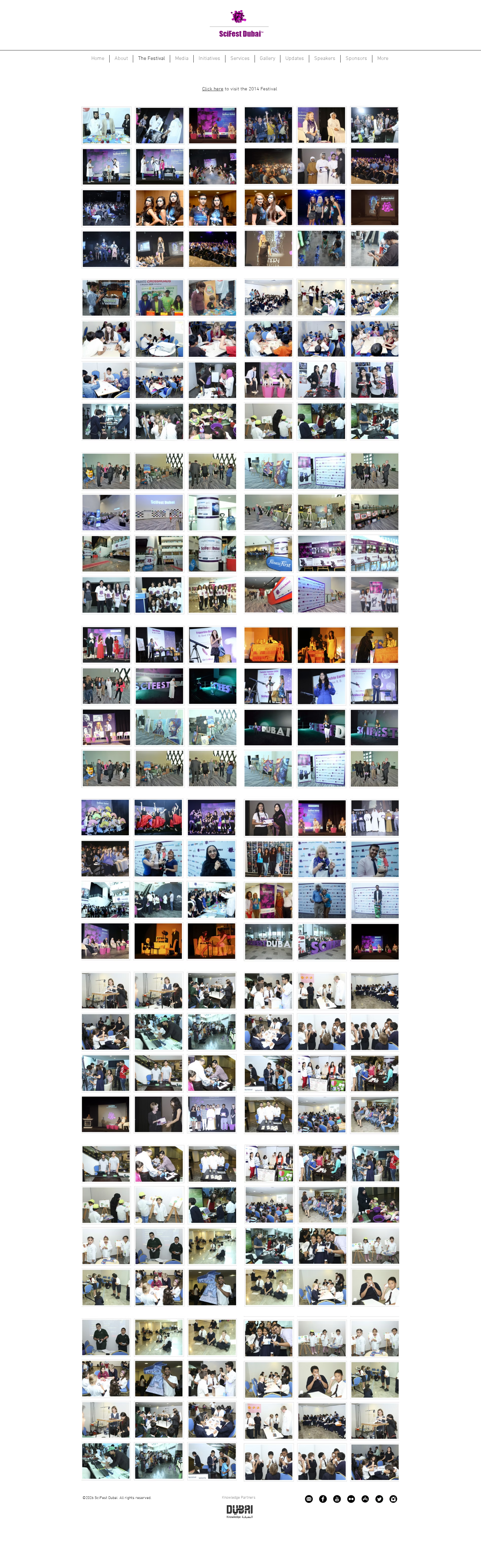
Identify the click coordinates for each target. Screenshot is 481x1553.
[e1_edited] (309, 1499)
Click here (212, 89)
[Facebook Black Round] (323, 1499)
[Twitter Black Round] (379, 1499)
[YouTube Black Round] (337, 1499)
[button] (159, 186)
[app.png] (365, 1499)
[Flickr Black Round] (351, 1499)
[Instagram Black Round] (393, 1499)
